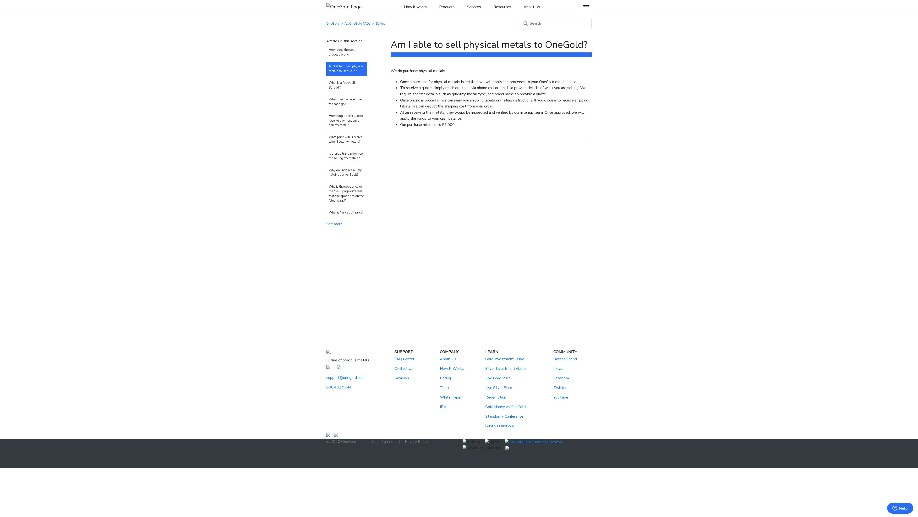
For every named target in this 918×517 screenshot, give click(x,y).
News (558, 368)
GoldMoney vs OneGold (505, 407)
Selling (381, 24)
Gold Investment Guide (504, 359)
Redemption (495, 397)
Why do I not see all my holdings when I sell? (345, 172)
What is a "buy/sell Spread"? (342, 85)
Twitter (560, 387)
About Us (448, 359)
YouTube (560, 397)
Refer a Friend (565, 359)
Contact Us (403, 368)
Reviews (401, 378)
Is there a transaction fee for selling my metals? (346, 156)
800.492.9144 (339, 387)
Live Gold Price (498, 378)
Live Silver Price (498, 387)
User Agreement (386, 441)
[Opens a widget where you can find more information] (900, 509)
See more (334, 224)
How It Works (452, 368)
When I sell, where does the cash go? (346, 101)
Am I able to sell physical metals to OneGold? (346, 68)
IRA (443, 407)
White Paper (451, 397)
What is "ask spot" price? (346, 212)
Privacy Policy (416, 441)
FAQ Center (404, 359)
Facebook (561, 378)
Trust (444, 387)
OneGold (332, 24)
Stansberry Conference (504, 416)
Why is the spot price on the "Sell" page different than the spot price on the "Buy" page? (346, 194)
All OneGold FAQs (357, 24)
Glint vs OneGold (499, 426)
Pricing (445, 378)
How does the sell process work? (342, 52)
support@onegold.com (345, 377)
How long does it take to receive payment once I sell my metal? (346, 120)
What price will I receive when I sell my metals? (345, 139)
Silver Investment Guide (505, 368)
